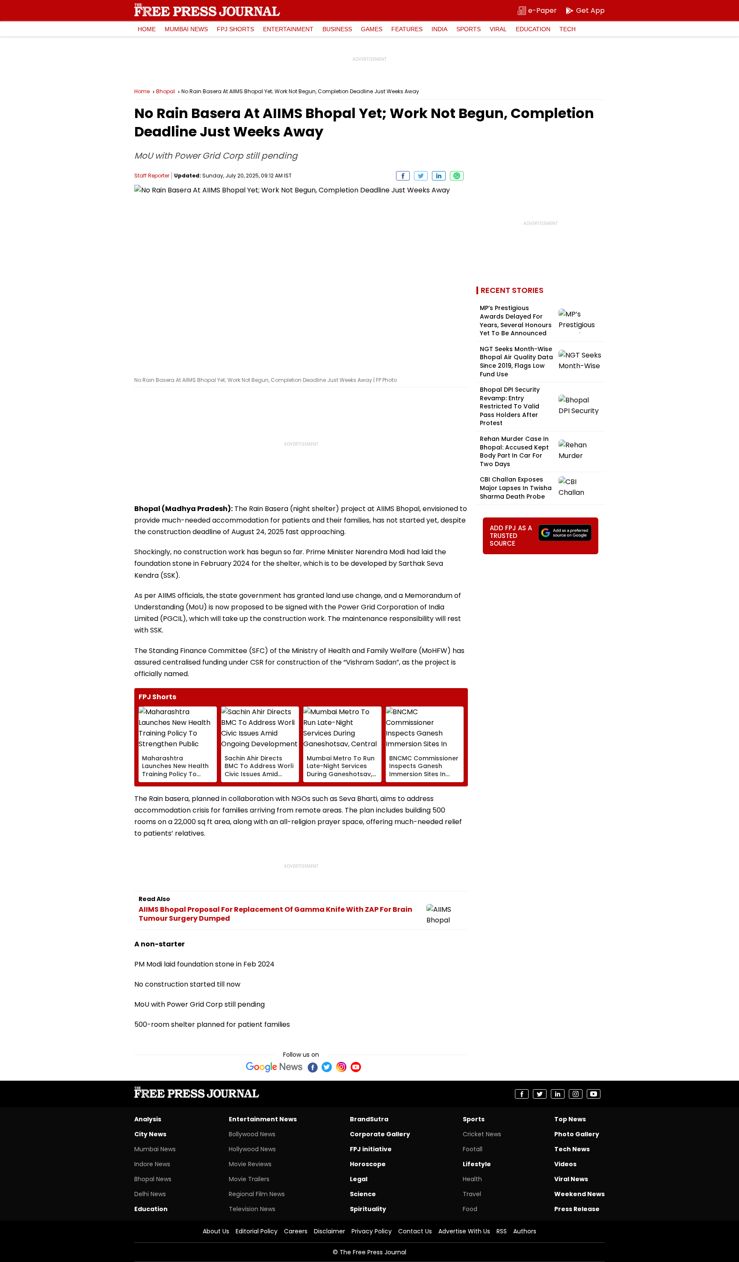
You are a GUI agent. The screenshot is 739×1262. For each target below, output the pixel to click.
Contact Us (415, 1231)
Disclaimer (329, 1231)
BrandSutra (369, 1119)
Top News (570, 1119)
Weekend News (579, 1194)
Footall (472, 1149)
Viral (498, 29)
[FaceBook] (312, 1067)
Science (363, 1194)
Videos (565, 1164)
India (439, 29)
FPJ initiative (371, 1149)
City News (150, 1134)
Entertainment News (263, 1119)
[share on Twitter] (421, 175)
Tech (567, 29)
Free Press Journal (207, 9)
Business (337, 29)
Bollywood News (252, 1134)
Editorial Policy (257, 1231)
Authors (524, 1231)
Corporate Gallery (380, 1134)
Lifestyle (477, 1164)
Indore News (152, 1164)
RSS (502, 1231)
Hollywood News (252, 1149)
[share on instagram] (575, 1094)
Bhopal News (152, 1179)
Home (147, 29)
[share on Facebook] (403, 175)
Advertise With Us (464, 1231)
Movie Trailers (249, 1179)
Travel (472, 1194)
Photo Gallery (576, 1134)
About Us (216, 1231)
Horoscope (368, 1164)
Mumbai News (186, 29)
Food (470, 1209)
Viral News (571, 1179)
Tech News (572, 1149)
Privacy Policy (372, 1231)
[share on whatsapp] (457, 175)
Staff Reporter (151, 175)
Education (533, 29)
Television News (252, 1209)
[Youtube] (356, 1067)
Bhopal (165, 91)
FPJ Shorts (235, 29)
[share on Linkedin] (439, 175)
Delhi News (150, 1194)
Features (407, 29)
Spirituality (368, 1209)
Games (371, 29)
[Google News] (274, 1067)
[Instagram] (341, 1067)
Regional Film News (257, 1194)
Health (472, 1179)
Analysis (147, 1119)
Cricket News (482, 1134)
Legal (358, 1179)
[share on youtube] (593, 1094)
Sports (468, 29)
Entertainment (288, 29)
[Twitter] (327, 1067)
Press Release (577, 1209)
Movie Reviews (250, 1164)
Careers (295, 1231)
